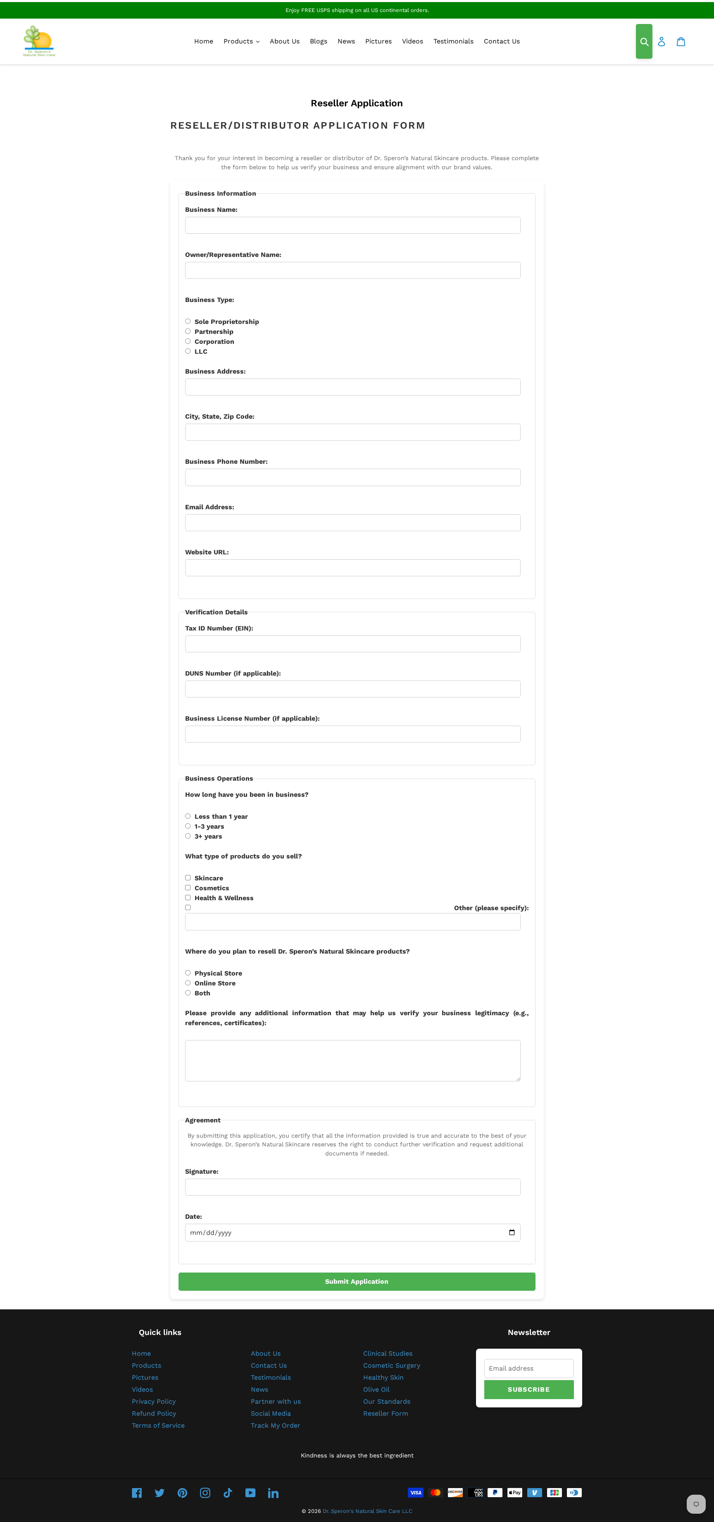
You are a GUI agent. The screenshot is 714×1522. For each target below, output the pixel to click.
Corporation (214, 341)
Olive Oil (376, 1389)
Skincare (209, 878)
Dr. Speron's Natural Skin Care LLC (367, 1511)
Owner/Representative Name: (233, 255)
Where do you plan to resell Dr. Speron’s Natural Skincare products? (297, 951)
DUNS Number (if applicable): (233, 673)
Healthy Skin (383, 1377)
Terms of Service (158, 1425)
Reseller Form (385, 1413)
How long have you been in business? (247, 794)
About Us (266, 1353)
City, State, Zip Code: (220, 416)
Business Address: (215, 371)
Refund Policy (154, 1413)
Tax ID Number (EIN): (219, 628)
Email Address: (209, 507)
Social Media (271, 1413)
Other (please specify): (491, 908)
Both (202, 993)
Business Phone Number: (226, 461)
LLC (201, 351)
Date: (193, 1216)
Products (146, 1365)
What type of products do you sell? (243, 856)
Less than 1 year (221, 816)
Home (141, 1353)
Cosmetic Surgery (391, 1365)
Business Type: (209, 300)
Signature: (202, 1171)
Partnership (214, 332)
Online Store (215, 983)
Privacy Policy (154, 1401)
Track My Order (275, 1425)
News (259, 1389)
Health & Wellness (224, 898)
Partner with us (276, 1401)
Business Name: (211, 209)
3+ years (208, 836)
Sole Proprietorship (227, 322)
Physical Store (218, 973)
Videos (142, 1389)
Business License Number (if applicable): (252, 718)
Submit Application (356, 1281)
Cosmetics (212, 888)
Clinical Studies (387, 1353)
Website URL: (207, 552)
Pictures (145, 1377)
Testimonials (271, 1377)
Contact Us (269, 1365)
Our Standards (386, 1401)
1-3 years (209, 826)
